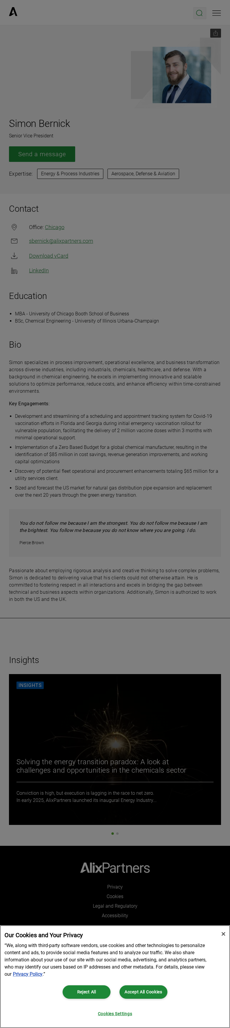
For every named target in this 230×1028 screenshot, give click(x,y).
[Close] (223, 933)
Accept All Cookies (143, 992)
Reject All (86, 992)
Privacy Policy (28, 974)
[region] (115, 976)
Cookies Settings (115, 1013)
